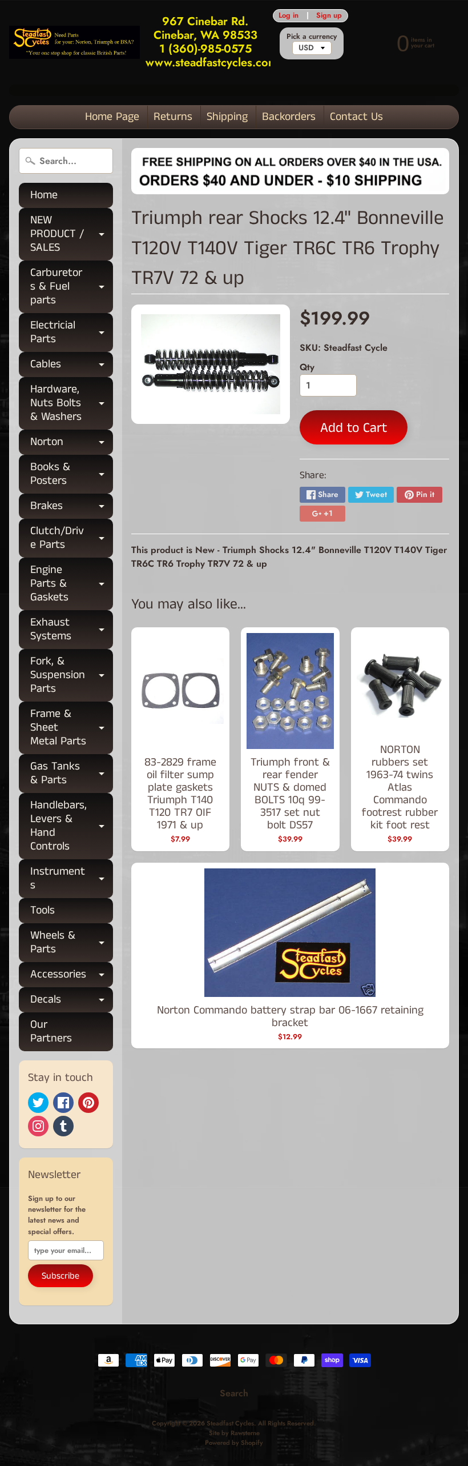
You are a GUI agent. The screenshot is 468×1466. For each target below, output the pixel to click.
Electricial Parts (71, 333)
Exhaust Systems (71, 630)
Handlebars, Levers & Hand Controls (71, 826)
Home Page (112, 117)
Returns (173, 117)
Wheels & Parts (71, 943)
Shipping (227, 117)
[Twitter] (38, 1102)
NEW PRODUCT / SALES (71, 234)
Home (44, 195)
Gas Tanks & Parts (71, 774)
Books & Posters (71, 475)
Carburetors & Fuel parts (71, 287)
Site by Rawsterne (234, 1432)
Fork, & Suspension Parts (71, 675)
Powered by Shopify (234, 1442)
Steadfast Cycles (230, 1423)
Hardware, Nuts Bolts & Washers (71, 403)
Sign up (329, 15)
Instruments (71, 879)
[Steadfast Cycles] (74, 42)
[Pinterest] (88, 1102)
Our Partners (51, 1031)
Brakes (71, 508)
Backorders (289, 117)
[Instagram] (38, 1126)
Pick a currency (312, 36)
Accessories (71, 976)
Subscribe (60, 1276)
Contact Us (356, 117)
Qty (307, 367)
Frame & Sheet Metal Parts (71, 728)
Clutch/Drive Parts (71, 539)
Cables (71, 366)
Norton (71, 444)
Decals (71, 1001)
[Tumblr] (63, 1126)
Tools (42, 910)
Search (234, 1393)
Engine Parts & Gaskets (71, 584)
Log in (288, 15)
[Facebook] (63, 1102)
